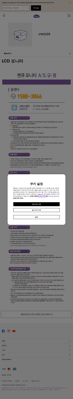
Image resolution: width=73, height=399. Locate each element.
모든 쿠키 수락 (36, 204)
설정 (36, 217)
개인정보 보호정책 (53, 196)
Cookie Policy (42, 196)
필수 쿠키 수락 (36, 210)
